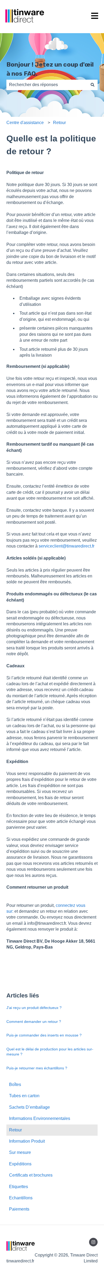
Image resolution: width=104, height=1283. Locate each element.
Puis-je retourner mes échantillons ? (36, 1068)
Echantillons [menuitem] (21, 1198)
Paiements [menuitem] (19, 1209)
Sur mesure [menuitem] (20, 1152)
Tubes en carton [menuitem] (24, 1095)
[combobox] (46, 85)
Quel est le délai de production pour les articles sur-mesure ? (49, 1052)
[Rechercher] (92, 85)
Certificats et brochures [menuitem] (31, 1175)
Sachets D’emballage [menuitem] (29, 1107)
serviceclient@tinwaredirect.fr (66, 546)
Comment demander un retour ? (33, 1021)
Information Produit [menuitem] (27, 1141)
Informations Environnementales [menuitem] (39, 1118)
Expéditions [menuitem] (20, 1164)
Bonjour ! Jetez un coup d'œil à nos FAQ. (50, 69)
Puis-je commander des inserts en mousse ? (44, 1035)
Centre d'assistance (25, 122)
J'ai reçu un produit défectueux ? (34, 1007)
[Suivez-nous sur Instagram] (93, 1242)
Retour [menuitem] (15, 1130)
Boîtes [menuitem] (15, 1084)
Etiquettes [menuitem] (18, 1186)
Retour (59, 122)
